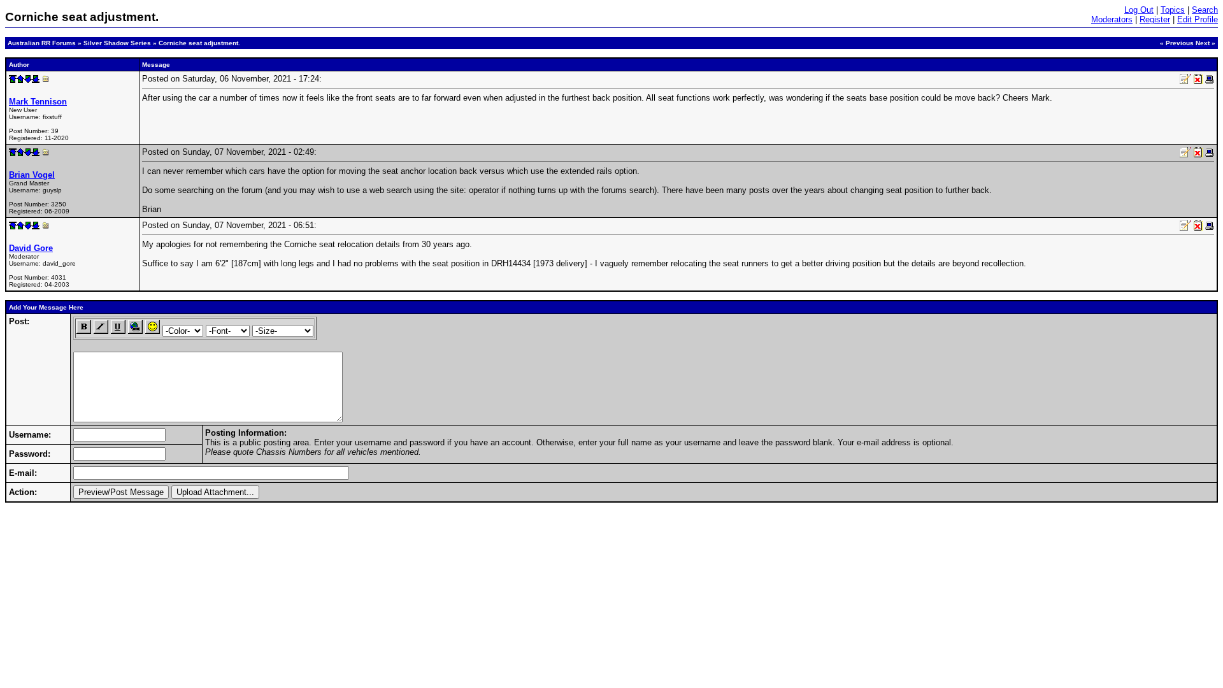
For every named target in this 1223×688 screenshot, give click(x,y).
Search (1205, 10)
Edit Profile (1197, 19)
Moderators (1112, 19)
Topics (1173, 10)
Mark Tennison (38, 101)
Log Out (1139, 10)
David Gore (31, 248)
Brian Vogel (32, 175)
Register (1155, 19)
